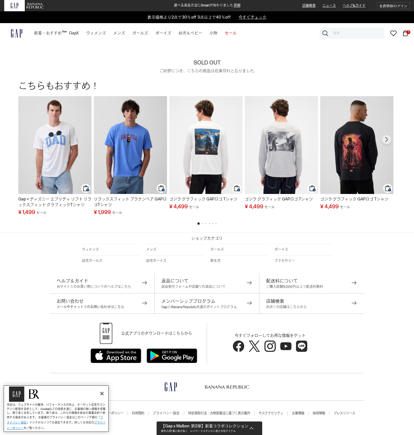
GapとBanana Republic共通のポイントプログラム (199, 307)
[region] (56, 408)
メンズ (151, 249)
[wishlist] (393, 33)
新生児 (215, 261)
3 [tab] (205, 223)
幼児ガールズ (92, 261)
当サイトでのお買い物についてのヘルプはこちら (94, 287)
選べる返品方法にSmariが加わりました (207, 5)
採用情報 (319, 413)
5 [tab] (212, 223)
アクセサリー (285, 261)
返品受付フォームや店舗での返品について (193, 287)
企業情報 (298, 413)
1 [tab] (198, 223)
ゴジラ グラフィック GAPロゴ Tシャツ (203, 199)
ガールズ (217, 249)
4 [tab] (209, 223)
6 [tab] (216, 223)
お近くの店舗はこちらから (286, 307)
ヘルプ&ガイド (354, 6)
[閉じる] (102, 393)
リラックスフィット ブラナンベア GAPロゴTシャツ (130, 202)
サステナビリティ (271, 413)
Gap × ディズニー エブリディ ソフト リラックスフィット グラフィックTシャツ (55, 202)
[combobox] (352, 33)
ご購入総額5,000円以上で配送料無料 (294, 287)
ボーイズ (281, 249)
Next (386, 139)
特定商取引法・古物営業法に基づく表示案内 (219, 413)
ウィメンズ (90, 249)
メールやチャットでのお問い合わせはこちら (90, 307)
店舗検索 (309, 6)
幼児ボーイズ (156, 261)
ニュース (329, 6)
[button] (393, 6)
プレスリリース (344, 413)
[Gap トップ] (13, 33)
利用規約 (138, 413)
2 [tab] (202, 223)
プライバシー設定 (166, 413)
